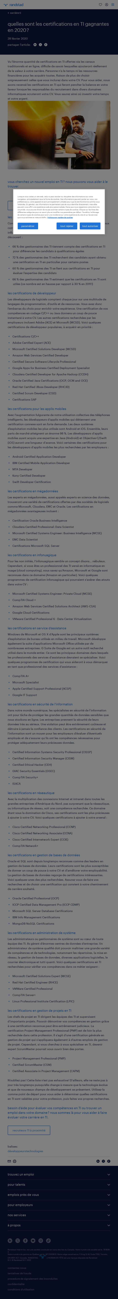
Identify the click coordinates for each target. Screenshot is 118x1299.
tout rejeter (66, 225)
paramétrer (27, 225)
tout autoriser (90, 225)
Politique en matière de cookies (60, 217)
